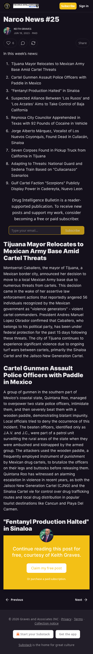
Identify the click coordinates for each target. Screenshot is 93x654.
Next (78, 600)
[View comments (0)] (23, 43)
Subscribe (68, 6)
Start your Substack (35, 634)
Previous (17, 600)
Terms (78, 619)
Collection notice (47, 623)
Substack (25, 645)
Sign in (84, 6)
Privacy (66, 619)
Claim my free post (46, 568)
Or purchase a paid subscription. (46, 579)
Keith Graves (22, 28)
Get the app (68, 634)
